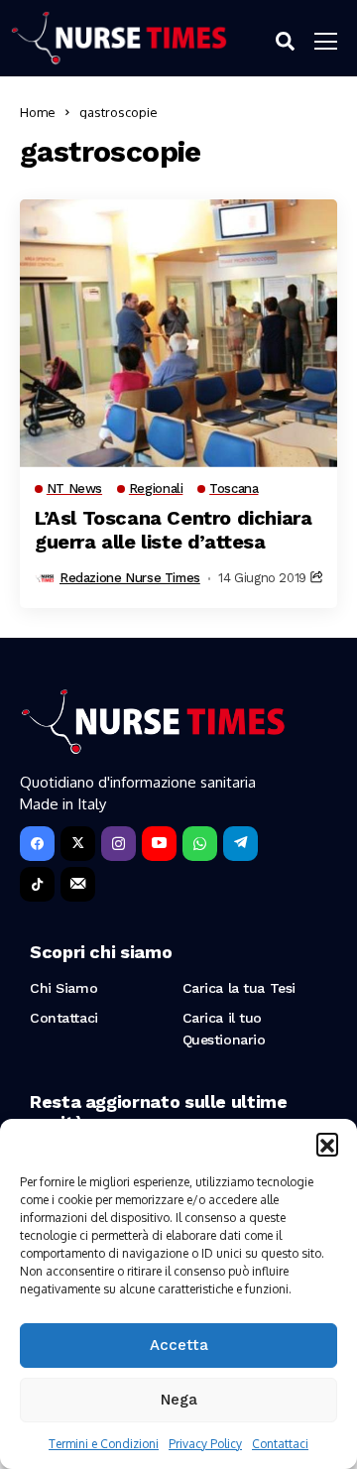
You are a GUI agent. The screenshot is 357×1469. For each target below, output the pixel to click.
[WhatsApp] (199, 843)
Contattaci (280, 1443)
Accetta (179, 1345)
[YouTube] (159, 843)
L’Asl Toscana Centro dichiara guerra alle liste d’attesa (173, 529)
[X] (77, 843)
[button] (327, 1144)
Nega (179, 1399)
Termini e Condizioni (104, 1443)
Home (38, 112)
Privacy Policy (205, 1443)
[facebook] (37, 843)
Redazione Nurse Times (130, 577)
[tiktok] (37, 884)
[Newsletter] (77, 884)
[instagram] (118, 843)
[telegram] (240, 843)
